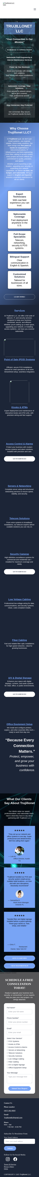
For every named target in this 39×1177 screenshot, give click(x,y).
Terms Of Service (10, 1164)
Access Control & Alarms (19, 443)
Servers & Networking (19, 486)
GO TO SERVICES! (19, 459)
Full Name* (11, 1008)
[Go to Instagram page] (8, 1159)
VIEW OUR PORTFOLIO (19, 966)
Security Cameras (19, 554)
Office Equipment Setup (19, 724)
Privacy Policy (9, 1167)
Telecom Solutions (19, 518)
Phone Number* (13, 1018)
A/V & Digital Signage (20, 678)
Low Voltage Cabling (19, 599)
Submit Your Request (19, 1088)
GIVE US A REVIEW (19, 958)
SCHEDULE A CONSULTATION (19, 50)
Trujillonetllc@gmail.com (13, 1118)
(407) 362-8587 (10, 1111)
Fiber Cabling (19, 640)
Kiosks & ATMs (19, 407)
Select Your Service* (14, 1038)
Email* (9, 1028)
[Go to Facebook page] (15, 1159)
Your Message (12, 1073)
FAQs (6, 1169)
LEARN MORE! (19, 297)
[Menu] (35, 9)
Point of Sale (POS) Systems (19, 359)
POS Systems (13, 1041)
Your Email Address (11, 1137)
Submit (10, 1148)
